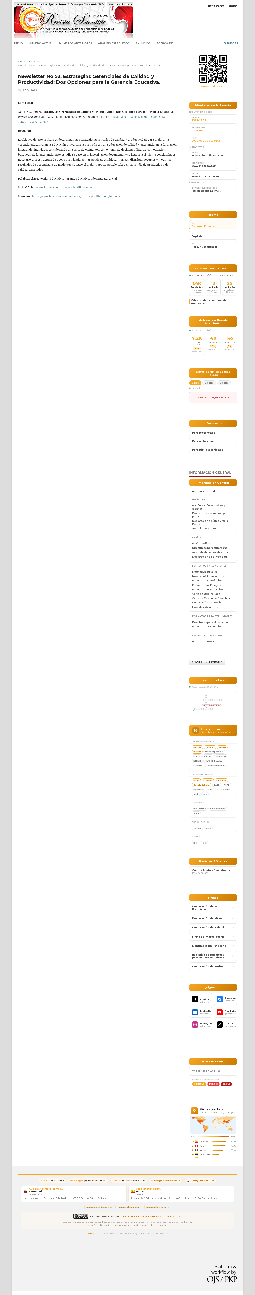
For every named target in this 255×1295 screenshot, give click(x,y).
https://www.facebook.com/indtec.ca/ (56, 196)
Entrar (232, 5)
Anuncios (142, 43)
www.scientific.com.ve (78, 187)
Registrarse (216, 5)
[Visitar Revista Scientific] (213, 69)
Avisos (34, 61)
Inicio (18, 43)
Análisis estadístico (113, 43)
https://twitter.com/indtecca (102, 196)
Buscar (232, 43)
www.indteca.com (48, 187)
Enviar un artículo (207, 662)
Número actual (41, 43)
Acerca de (164, 43)
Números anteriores (75, 43)
